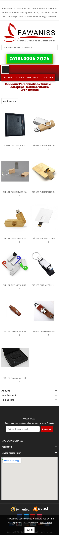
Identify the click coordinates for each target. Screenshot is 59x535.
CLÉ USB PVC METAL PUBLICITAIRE (18, 285)
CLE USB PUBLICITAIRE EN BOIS (17, 192)
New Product (8, 395)
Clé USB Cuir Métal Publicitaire (18, 331)
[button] (29, 59)
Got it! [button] (29, 530)
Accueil (5, 390)
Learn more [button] (46, 522)
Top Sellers (7, 399)
